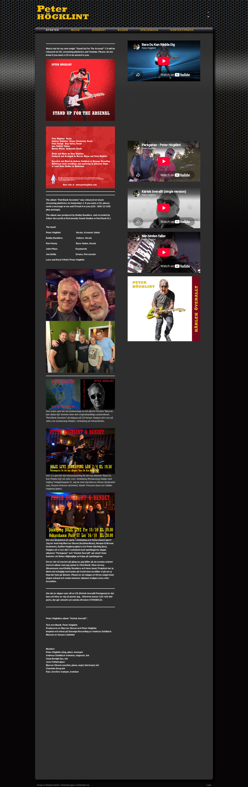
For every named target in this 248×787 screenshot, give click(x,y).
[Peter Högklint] (64, 12)
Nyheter (52, 30)
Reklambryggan (68, 785)
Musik (75, 30)
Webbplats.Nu (83, 785)
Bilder (123, 30)
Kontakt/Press (182, 30)
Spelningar (149, 30)
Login (208, 785)
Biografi (99, 30)
